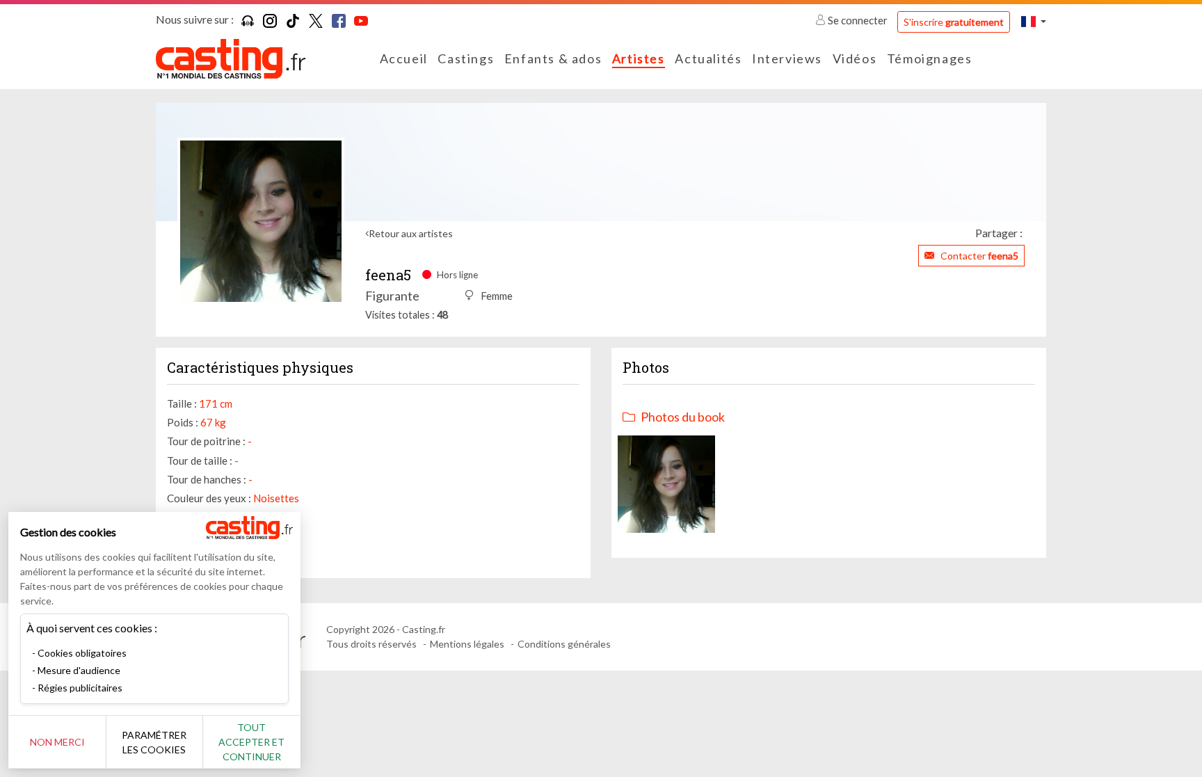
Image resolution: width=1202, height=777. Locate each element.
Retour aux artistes (411, 233)
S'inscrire (954, 22)
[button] (1033, 21)
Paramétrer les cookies (154, 742)
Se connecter (858, 20)
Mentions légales (467, 644)
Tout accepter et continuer (251, 741)
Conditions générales (564, 644)
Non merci (57, 742)
